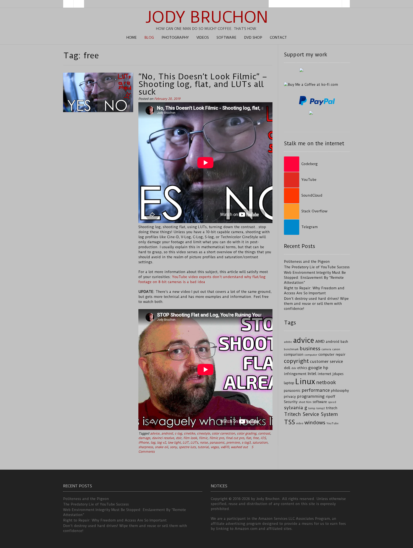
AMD (320, 341)
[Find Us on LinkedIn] (79, 4)
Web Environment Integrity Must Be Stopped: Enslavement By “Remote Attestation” (315, 277)
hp (325, 367)
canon (336, 349)
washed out (239, 447)
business (310, 348)
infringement (295, 374)
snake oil (161, 447)
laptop (289, 383)
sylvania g (295, 407)
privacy (290, 397)
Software (226, 37)
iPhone (143, 442)
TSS (289, 422)
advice (154, 433)
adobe (288, 342)
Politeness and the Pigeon (307, 261)
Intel (312, 373)
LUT (186, 442)
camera (326, 349)
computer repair (331, 355)
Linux (305, 381)
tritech (331, 408)
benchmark (291, 349)
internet (324, 374)
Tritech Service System (311, 414)
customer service (326, 361)
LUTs (194, 442)
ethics (302, 368)
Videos (202, 37)
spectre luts (187, 447)
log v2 (161, 442)
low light (174, 442)
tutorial (203, 447)
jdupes (337, 374)
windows (314, 422)
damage (144, 438)
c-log (178, 433)
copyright (296, 361)
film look (190, 438)
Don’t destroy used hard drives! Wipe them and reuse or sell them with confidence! (316, 303)
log (153, 442)
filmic (203, 438)
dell (287, 368)
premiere (233, 442)
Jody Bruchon (206, 17)
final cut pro (235, 438)
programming (311, 396)
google (315, 367)
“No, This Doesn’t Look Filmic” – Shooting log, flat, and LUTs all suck (202, 84)
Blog (149, 37)
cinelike (189, 433)
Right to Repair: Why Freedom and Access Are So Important (115, 520)
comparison (293, 355)
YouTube (332, 423)
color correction (223, 433)
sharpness (145, 447)
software (320, 402)
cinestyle (203, 433)
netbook (326, 382)
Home (131, 37)
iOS (263, 438)
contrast (264, 433)
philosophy (340, 391)
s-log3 (246, 442)
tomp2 (320, 408)
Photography (175, 37)
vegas (215, 447)
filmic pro (216, 438)
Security (291, 402)
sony (173, 447)
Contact (278, 37)
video (299, 423)
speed (332, 402)
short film (305, 402)
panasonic (217, 442)
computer (310, 354)
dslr (178, 438)
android (167, 433)
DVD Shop (253, 37)
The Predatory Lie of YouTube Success (317, 267)
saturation (259, 442)
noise (204, 442)
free (256, 438)
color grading (246, 433)
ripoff (330, 397)
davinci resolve (163, 438)
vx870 (225, 447)
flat (248, 438)
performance (316, 390)
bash (344, 342)
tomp (311, 408)
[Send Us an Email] (68, 4)
